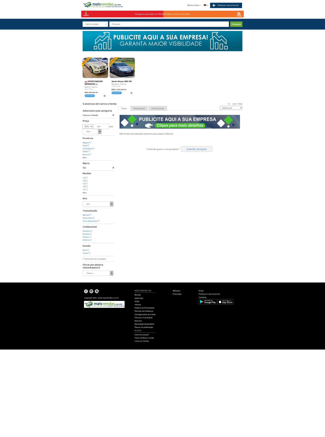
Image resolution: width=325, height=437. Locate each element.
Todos (124, 108)
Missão (138, 295)
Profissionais (157, 108)
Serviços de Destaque (144, 311)
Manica (86, 154)
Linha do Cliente (142, 341)
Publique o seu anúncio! (209, 294)
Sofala (85, 151)
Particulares (139, 108)
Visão (137, 301)
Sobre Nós (139, 298)
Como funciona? (142, 335)
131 (84, 190)
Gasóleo (86, 234)
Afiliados (176, 291)
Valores (138, 305)
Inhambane (88, 149)
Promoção (177, 294)
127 (84, 184)
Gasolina (86, 231)
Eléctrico (86, 240)
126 (84, 181)
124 (84, 178)
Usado (85, 253)
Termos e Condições (144, 318)
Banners (138, 321)
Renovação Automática (144, 324)
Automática (88, 218)
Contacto (202, 297)
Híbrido (86, 237)
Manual (86, 215)
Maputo (86, 143)
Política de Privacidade (144, 308)
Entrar (201, 291)
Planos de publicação (144, 327)
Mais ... (86, 158)
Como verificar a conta (144, 338)
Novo (85, 250)
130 (84, 187)
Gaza (85, 146)
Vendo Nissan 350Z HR (122, 81)
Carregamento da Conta (145, 314)
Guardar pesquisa (197, 149)
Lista (234, 104)
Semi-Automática (90, 221)
